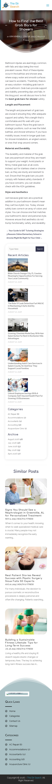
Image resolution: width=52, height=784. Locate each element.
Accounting (13, 425)
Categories (14, 716)
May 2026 (12, 450)
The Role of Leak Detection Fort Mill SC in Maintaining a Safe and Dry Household (26, 306)
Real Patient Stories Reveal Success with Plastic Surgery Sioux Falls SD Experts (23, 578)
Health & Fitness (25, 519)
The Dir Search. (34, 777)
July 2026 (12, 443)
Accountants (13, 421)
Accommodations (15, 418)
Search (40, 249)
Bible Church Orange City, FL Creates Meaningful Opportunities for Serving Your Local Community (25, 276)
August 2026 (13, 439)
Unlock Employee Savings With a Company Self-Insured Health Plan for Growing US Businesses (25, 395)
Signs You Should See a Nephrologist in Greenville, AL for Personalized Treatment (24, 513)
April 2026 (12, 454)
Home (12, 711)
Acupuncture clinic (16, 428)
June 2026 (12, 446)
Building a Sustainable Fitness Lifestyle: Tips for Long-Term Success (21, 643)
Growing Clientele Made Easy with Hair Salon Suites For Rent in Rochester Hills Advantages (26, 335)
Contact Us (14, 721)
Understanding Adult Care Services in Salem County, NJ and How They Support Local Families (25, 365)
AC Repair (12, 414)
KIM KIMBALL (15, 36)
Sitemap (13, 726)
